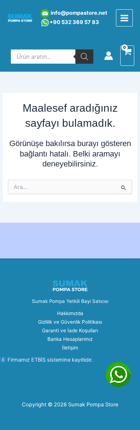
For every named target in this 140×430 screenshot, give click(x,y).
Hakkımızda (70, 313)
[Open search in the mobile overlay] (52, 56)
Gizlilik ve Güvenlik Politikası (70, 322)
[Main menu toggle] (124, 17)
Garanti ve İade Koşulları (70, 330)
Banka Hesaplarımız (70, 339)
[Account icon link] (108, 55)
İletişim (70, 348)
